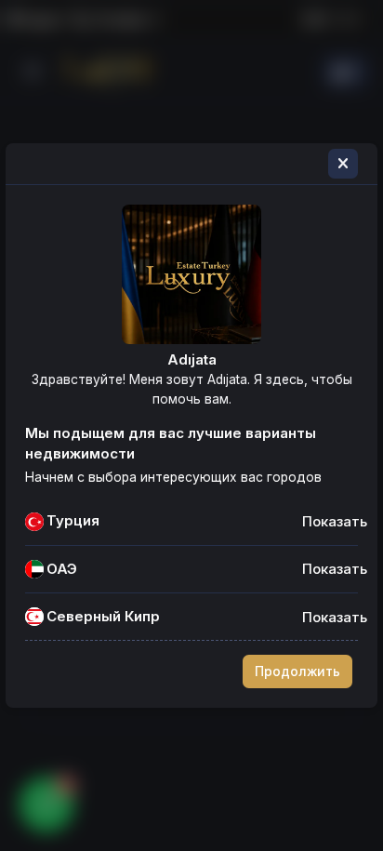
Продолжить (297, 671)
